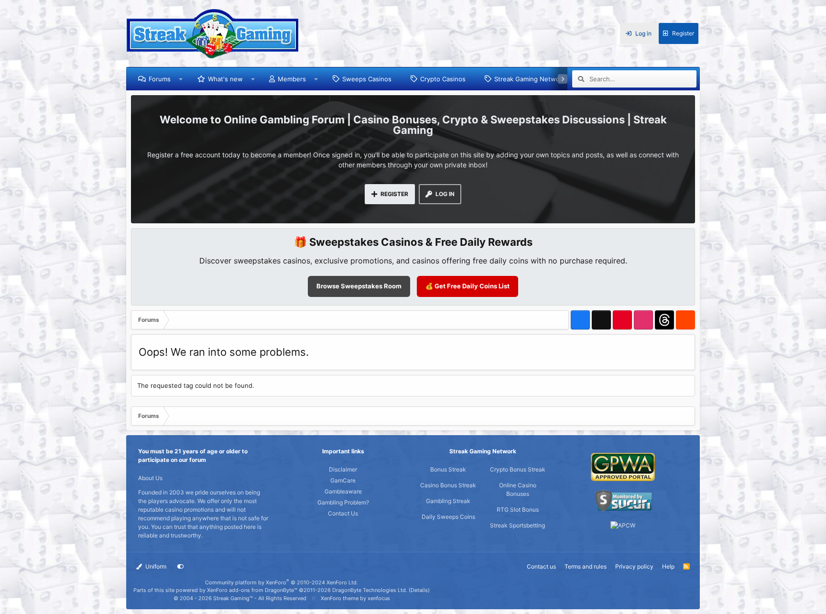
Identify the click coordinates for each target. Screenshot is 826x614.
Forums (160, 79)
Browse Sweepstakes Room (359, 286)
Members (292, 79)
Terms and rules (586, 566)
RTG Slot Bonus (518, 509)
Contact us (541, 566)
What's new (225, 79)
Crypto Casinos (443, 79)
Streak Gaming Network (529, 79)
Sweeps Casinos (366, 79)
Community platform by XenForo (281, 582)
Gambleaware (343, 491)
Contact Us (343, 513)
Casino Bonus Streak (448, 485)
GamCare (343, 480)
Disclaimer (343, 469)
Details (419, 590)
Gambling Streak (448, 500)
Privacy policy (634, 566)
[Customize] (180, 566)
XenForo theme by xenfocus (355, 598)
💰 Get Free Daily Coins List (467, 286)
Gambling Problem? (343, 502)
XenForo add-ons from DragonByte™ (252, 590)
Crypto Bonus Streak (517, 469)
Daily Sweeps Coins (448, 516)
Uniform (155, 566)
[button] (181, 78)
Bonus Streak (448, 469)
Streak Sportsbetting (517, 525)
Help (668, 566)
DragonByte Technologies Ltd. (369, 590)
